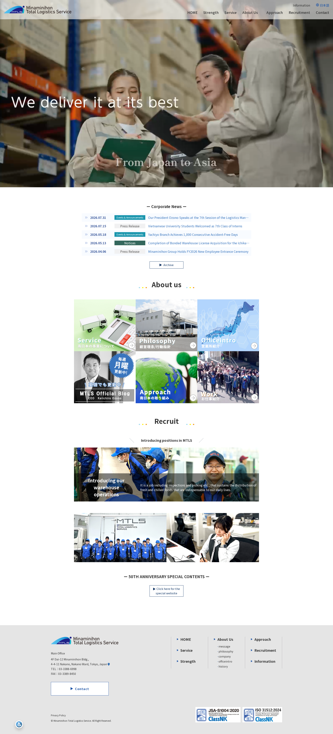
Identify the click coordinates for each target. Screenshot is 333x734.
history (223, 666)
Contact (322, 12)
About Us (250, 12)
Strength (211, 12)
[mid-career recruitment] (212, 537)
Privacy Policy (58, 715)
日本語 (324, 5)
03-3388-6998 (68, 669)
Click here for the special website (168, 591)
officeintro (225, 661)
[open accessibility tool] (19, 724)
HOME (192, 12)
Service (231, 12)
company (225, 656)
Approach (275, 12)
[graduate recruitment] (120, 537)
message (224, 646)
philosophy (226, 651)
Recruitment (299, 12)
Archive (168, 265)
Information (301, 5)
